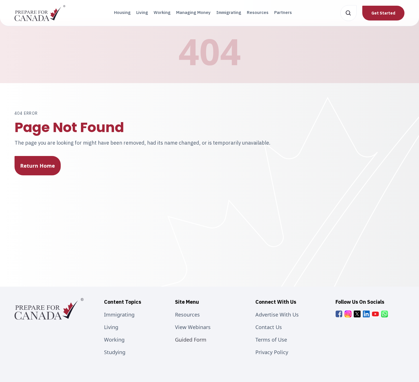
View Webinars (193, 327)
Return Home (37, 165)
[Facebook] (338, 314)
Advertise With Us (277, 314)
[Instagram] (348, 314)
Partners (283, 12)
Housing (122, 12)
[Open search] (348, 13)
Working (162, 12)
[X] (357, 314)
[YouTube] (375, 314)
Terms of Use (271, 339)
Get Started (383, 13)
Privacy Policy (271, 352)
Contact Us (268, 327)
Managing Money (193, 12)
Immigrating (228, 12)
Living (142, 12)
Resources (258, 12)
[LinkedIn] (366, 314)
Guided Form (190, 339)
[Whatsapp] (384, 314)
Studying (114, 352)
